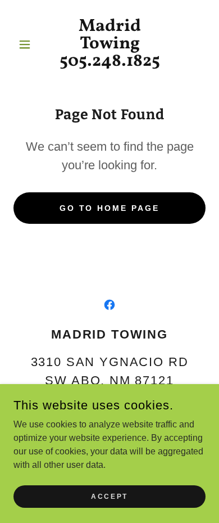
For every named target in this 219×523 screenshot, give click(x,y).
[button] (27, 44)
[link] (109, 44)
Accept (109, 496)
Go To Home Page (110, 208)
